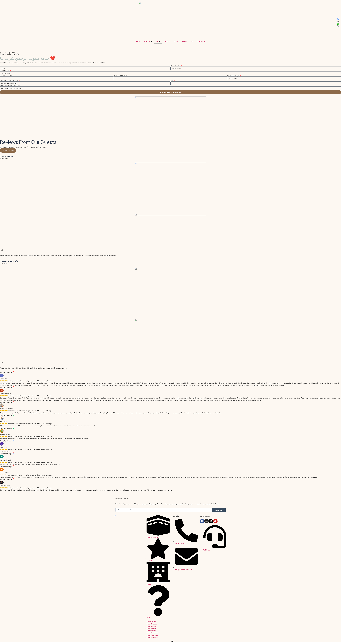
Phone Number (175, 66)
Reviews (184, 41)
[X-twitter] (211, 521)
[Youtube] (215, 521)
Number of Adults (6, 75)
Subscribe (218, 510)
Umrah (166, 41)
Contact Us (201, 41)
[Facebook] (202, 521)
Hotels (176, 41)
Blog (192, 41)
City (172, 80)
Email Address (5, 71)
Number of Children (120, 75)
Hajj (157, 41)
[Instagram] (206, 521)
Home (138, 41)
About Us (147, 41)
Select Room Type (233, 75)
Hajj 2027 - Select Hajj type (9, 80)
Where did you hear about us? (10, 85)
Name (2, 66)
